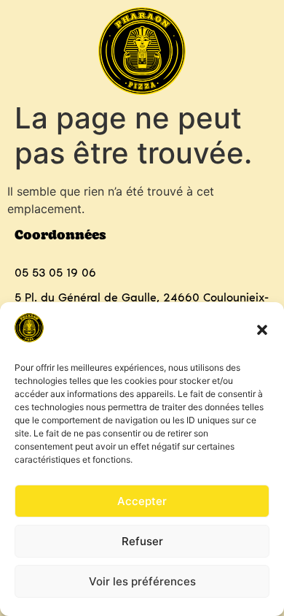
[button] (262, 330)
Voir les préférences (142, 581)
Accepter (142, 501)
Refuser (142, 541)
